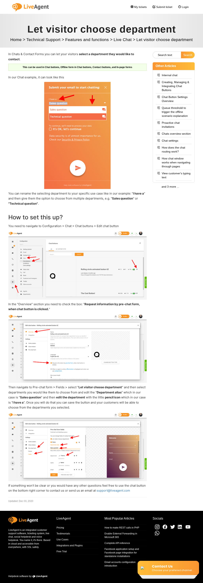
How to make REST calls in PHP (121, 527)
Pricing (60, 527)
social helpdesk (22, 536)
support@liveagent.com (113, 490)
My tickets (140, 7)
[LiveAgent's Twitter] (172, 528)
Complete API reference (117, 543)
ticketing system (35, 533)
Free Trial (61, 551)
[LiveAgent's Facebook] (164, 528)
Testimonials (63, 533)
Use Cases (62, 539)
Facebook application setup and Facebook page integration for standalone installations (121, 553)
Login (185, 7)
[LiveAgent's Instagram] (156, 528)
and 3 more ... (170, 186)
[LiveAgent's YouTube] (186, 528)
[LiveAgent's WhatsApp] (156, 535)
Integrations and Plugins (69, 545)
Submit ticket (163, 7)
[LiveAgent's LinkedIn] (179, 528)
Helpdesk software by (27, 576)
